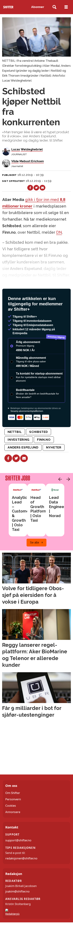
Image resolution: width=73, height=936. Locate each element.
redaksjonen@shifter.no (21, 872)
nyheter (53, 461)
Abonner (37, 7)
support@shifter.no (18, 854)
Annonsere (12, 826)
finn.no (44, 453)
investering (18, 453)
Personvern (13, 813)
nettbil (15, 445)
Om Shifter (12, 807)
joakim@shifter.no (17, 905)
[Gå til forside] (8, 7)
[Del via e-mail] (42, 188)
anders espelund (23, 461)
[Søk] (54, 7)
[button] (59, 493)
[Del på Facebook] (30, 188)
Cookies (10, 819)
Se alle (34, 556)
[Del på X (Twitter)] (36, 188)
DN (59, 232)
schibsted (38, 445)
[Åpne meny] (66, 7)
